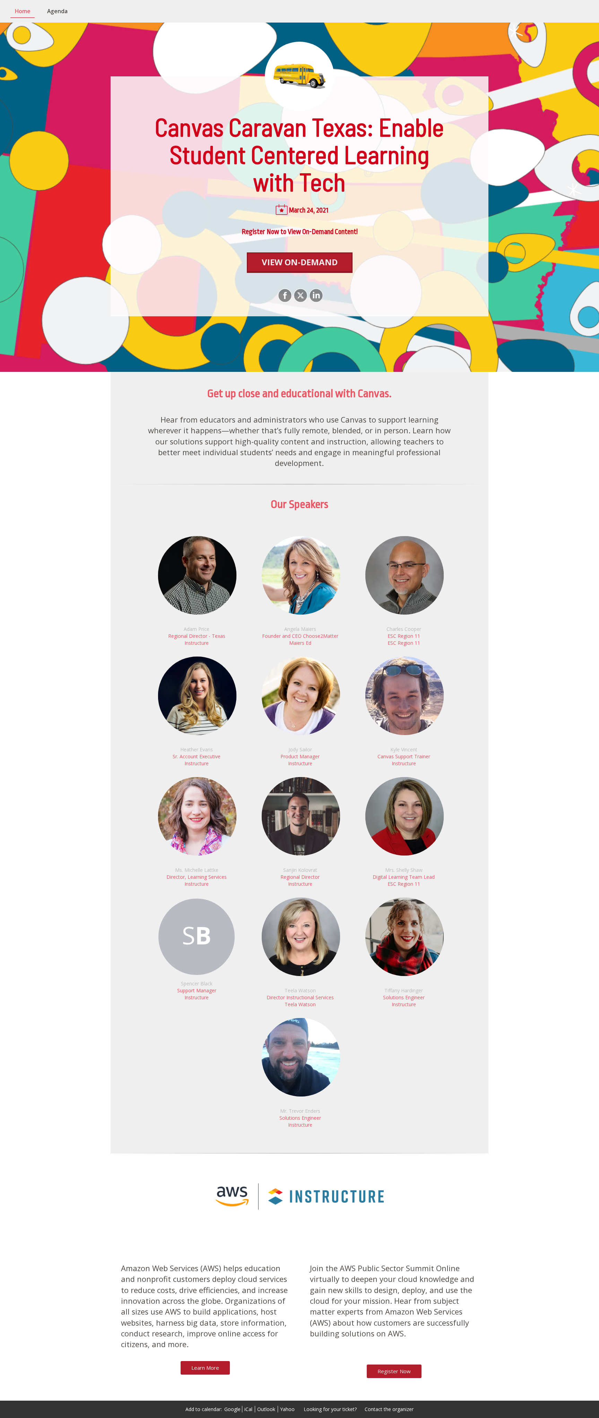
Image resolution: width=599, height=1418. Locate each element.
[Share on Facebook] (284, 295)
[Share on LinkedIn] (315, 295)
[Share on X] (299, 295)
